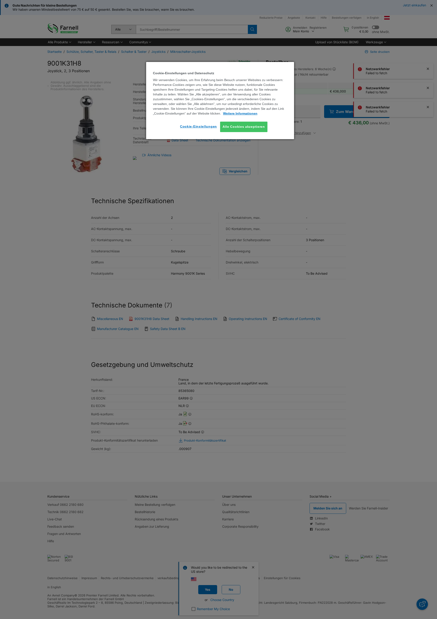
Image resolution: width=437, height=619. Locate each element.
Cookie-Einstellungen (198, 126)
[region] (220, 100)
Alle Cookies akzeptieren (244, 126)
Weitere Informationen (240, 113)
